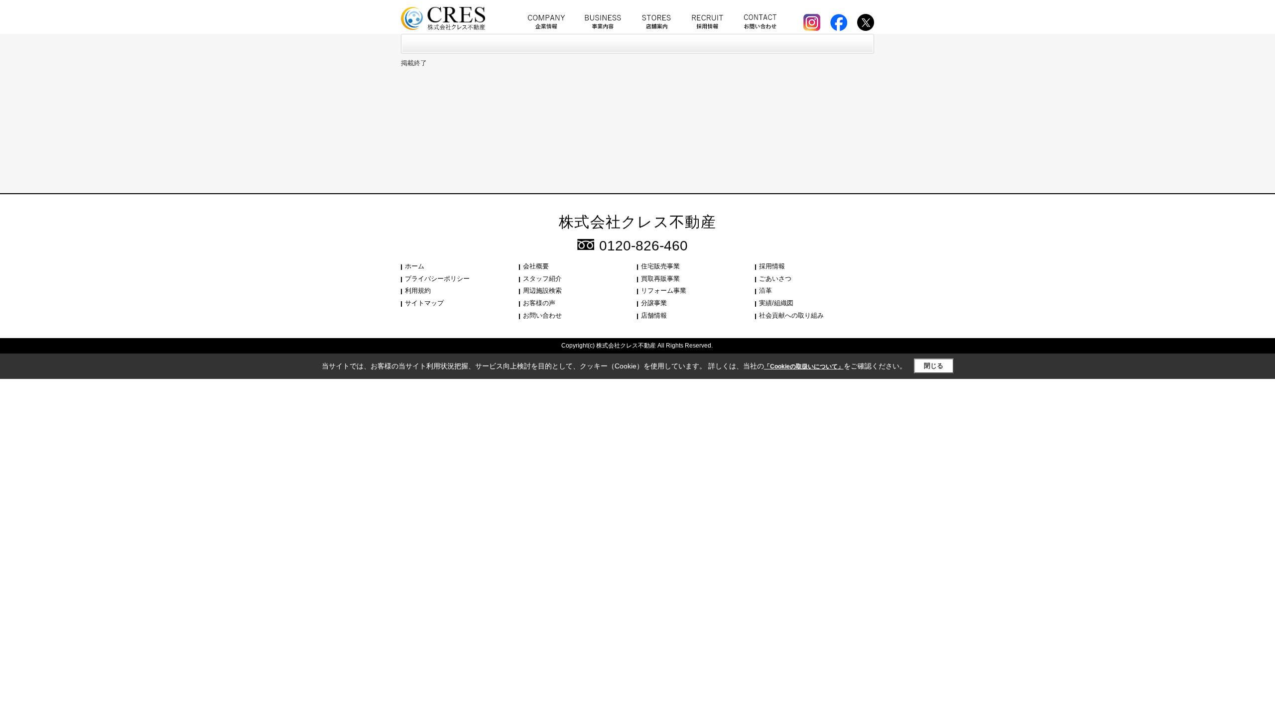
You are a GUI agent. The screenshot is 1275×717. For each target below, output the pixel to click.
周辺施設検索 (542, 290)
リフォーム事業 (663, 290)
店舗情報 (654, 315)
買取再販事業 (660, 278)
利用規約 (418, 290)
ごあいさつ (775, 278)
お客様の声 (539, 303)
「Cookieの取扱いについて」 (804, 366)
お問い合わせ (542, 315)
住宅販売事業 (660, 266)
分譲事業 (654, 303)
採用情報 (772, 266)
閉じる (933, 365)
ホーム (414, 266)
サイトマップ (424, 303)
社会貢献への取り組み (791, 315)
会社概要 (536, 266)
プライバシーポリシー (437, 278)
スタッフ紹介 (542, 278)
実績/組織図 (776, 303)
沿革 (765, 290)
